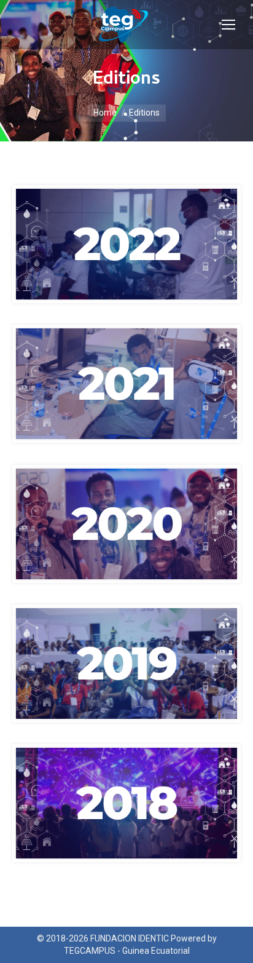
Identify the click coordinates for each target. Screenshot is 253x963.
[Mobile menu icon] (228, 24)
